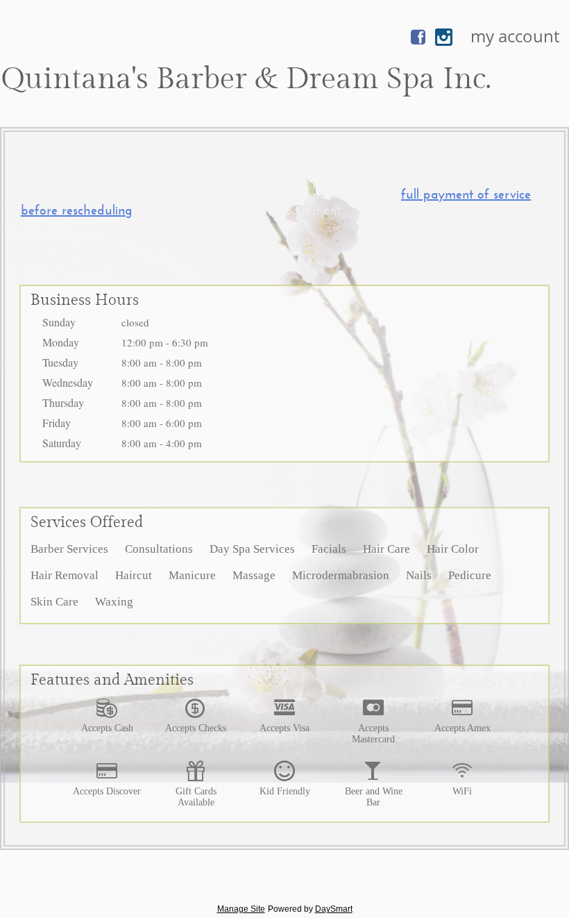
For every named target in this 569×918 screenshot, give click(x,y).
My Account (514, 35)
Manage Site (241, 909)
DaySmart (334, 909)
